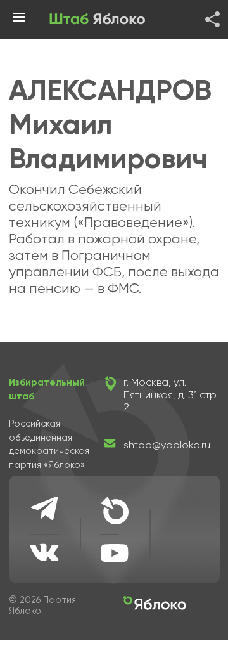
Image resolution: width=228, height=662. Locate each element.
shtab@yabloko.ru (167, 445)
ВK (45, 552)
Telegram (45, 508)
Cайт (114, 510)
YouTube (114, 552)
